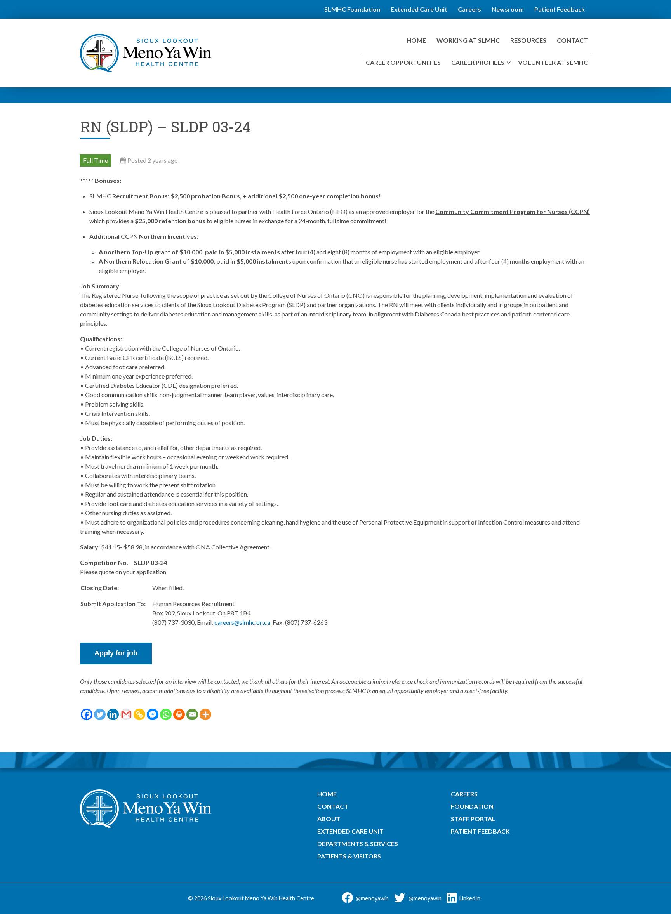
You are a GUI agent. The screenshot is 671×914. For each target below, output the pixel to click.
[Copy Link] (139, 714)
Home (416, 40)
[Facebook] (86, 714)
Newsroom (508, 9)
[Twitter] (100, 714)
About (328, 818)
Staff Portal (473, 818)
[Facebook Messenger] (152, 714)
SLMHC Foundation (352, 9)
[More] (205, 714)
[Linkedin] (113, 714)
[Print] (179, 714)
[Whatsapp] (166, 714)
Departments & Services (357, 843)
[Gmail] (126, 714)
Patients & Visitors (349, 856)
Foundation (472, 806)
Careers (469, 9)
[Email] (192, 714)
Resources (528, 40)
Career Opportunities (403, 62)
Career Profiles (477, 62)
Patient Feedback (559, 9)
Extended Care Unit (419, 9)
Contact (572, 40)
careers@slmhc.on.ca (242, 622)
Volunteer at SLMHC (553, 62)
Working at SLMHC (468, 40)
